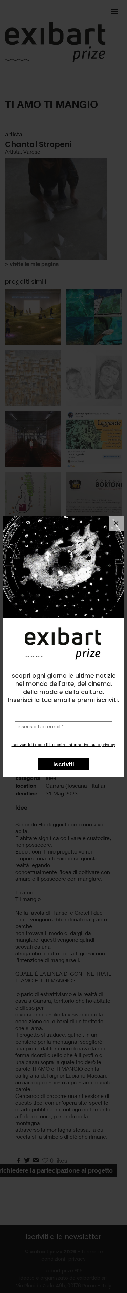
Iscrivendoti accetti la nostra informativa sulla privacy (63, 744)
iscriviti (63, 764)
